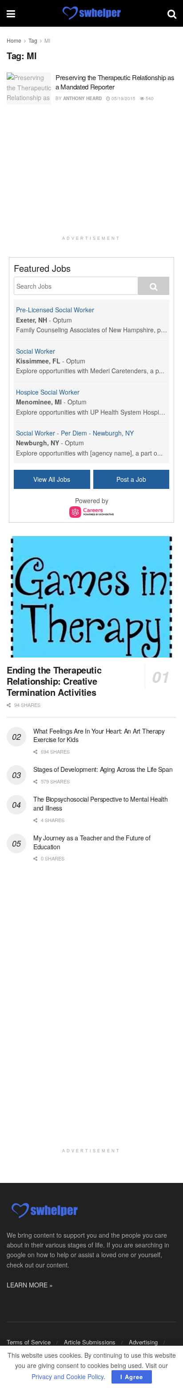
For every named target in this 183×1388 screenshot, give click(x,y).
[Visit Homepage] (91, 13)
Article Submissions (89, 1342)
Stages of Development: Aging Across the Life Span (102, 769)
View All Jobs (51, 479)
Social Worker (35, 351)
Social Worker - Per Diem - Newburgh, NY (75, 432)
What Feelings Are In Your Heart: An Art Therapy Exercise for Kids (99, 735)
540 (149, 98)
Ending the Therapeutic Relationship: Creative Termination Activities (54, 680)
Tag (32, 40)
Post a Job (131, 479)
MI (47, 40)
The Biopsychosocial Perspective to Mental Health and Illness (100, 803)
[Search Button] (171, 13)
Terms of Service (29, 1342)
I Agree (131, 1376)
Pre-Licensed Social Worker (55, 309)
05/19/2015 (122, 98)
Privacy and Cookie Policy (67, 1376)
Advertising (143, 1342)
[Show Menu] (11, 13)
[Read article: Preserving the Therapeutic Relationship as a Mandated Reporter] (29, 89)
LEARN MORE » (30, 1284)
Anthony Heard (82, 98)
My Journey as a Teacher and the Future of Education (92, 842)
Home (14, 40)
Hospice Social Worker (48, 391)
